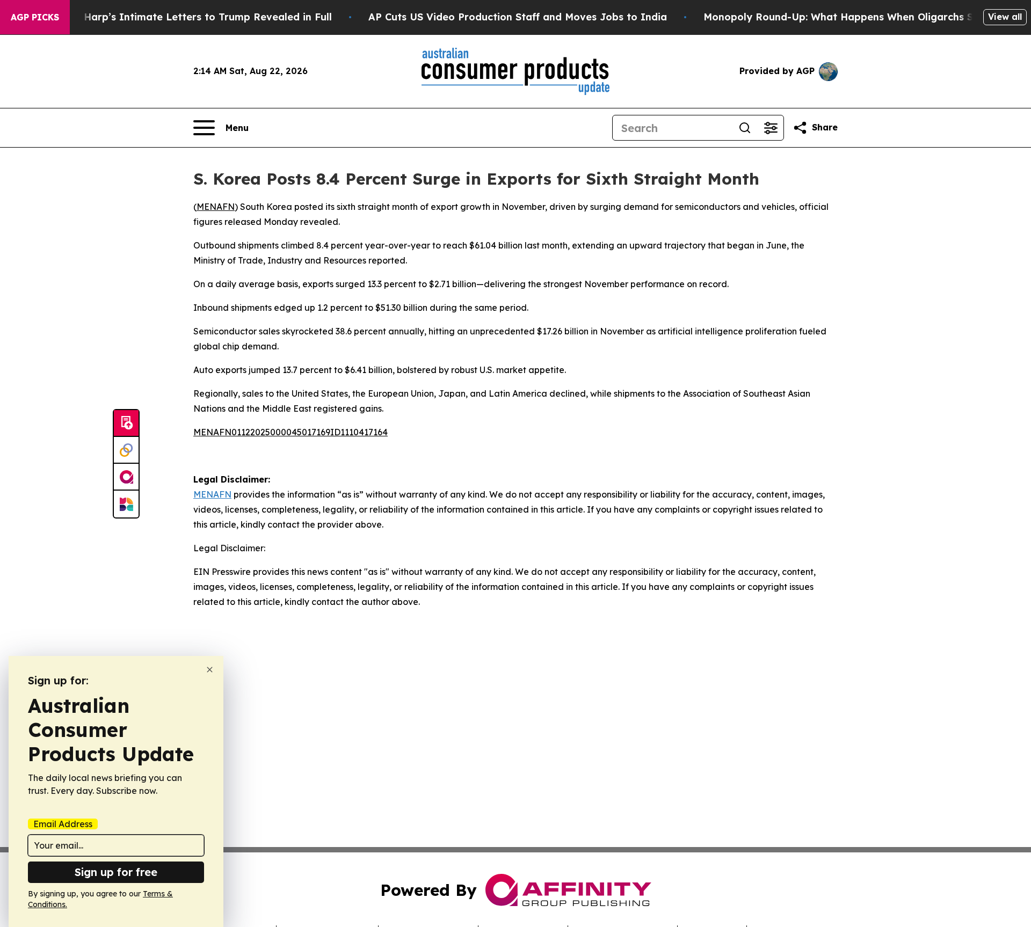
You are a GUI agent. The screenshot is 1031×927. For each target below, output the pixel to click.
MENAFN (216, 206)
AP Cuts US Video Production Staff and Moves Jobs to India (517, 17)
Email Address (62, 824)
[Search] (745, 127)
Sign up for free (116, 872)
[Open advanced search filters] (770, 127)
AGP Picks (35, 17)
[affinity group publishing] (126, 477)
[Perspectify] (126, 450)
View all (1005, 16)
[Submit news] (126, 423)
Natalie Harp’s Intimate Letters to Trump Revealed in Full (188, 17)
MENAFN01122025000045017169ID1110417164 (290, 432)
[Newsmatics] (126, 504)
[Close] (210, 670)
